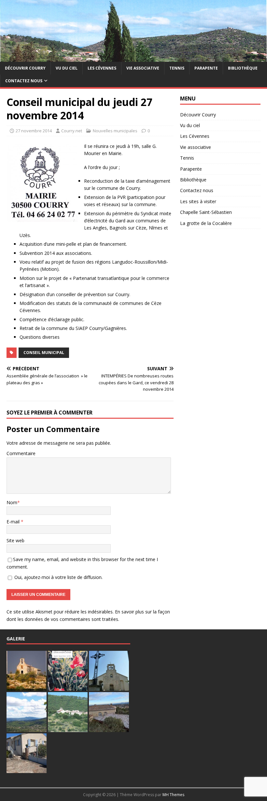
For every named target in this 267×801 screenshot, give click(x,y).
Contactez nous (23, 81)
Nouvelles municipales (115, 131)
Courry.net (71, 131)
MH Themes (173, 794)
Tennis (176, 68)
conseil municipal (43, 352)
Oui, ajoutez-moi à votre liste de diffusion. (58, 577)
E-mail (14, 522)
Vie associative (142, 68)
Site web (15, 540)
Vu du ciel (66, 68)
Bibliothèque (243, 68)
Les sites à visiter (198, 201)
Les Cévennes (102, 68)
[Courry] (133, 58)
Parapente (206, 68)
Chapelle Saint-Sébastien (206, 212)
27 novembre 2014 (34, 131)
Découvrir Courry (25, 68)
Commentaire (21, 453)
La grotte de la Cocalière (206, 223)
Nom (12, 502)
